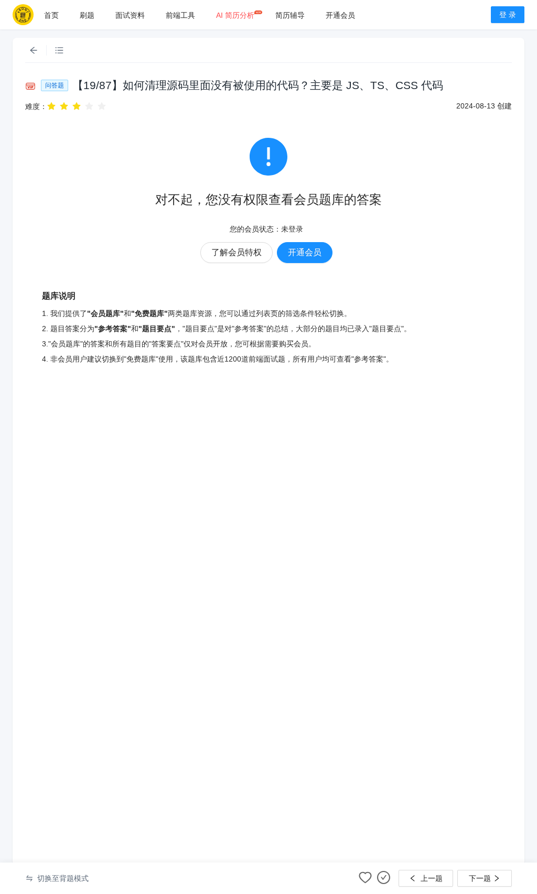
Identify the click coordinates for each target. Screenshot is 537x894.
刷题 (87, 15)
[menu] (257, 15)
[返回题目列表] (33, 50)
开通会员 (340, 15)
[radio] (51, 106)
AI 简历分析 (235, 15)
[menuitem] (51, 15)
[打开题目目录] (59, 50)
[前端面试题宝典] (23, 14)
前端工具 (180, 15)
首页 (51, 15)
